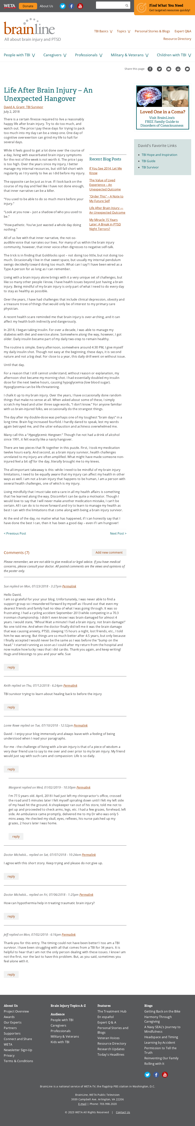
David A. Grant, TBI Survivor (23, 107)
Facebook (71, 6)
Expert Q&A (183, 31)
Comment (188, 69)
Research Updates (111, 1049)
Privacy (9, 1055)
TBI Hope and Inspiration (159, 155)
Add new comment (109, 552)
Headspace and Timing (161, 1037)
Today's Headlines (111, 1054)
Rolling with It (154, 1064)
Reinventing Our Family (161, 1058)
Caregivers (52, 54)
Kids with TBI (60, 1042)
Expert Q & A (107, 1022)
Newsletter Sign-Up (18, 1050)
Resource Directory (177, 39)
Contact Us (123, 1112)
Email (169, 69)
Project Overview (16, 1011)
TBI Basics (101, 31)
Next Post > (118, 533)
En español (106, 1017)
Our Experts (13, 1022)
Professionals (86, 54)
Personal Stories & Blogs (152, 31)
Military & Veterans (127, 54)
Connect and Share (18, 1039)
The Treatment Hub (112, 1011)
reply (11, 667)
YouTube (80, 6)
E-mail (82, 1104)
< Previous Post (15, 533)
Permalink (69, 586)
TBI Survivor (150, 167)
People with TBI (17, 54)
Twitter (63, 6)
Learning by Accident (159, 1042)
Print (178, 69)
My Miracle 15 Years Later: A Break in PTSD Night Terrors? (105, 224)
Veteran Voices (109, 1038)
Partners (10, 1028)
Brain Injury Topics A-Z (68, 1006)
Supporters (12, 1033)
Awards (9, 1017)
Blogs (148, 1006)
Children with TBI (171, 54)
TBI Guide (148, 161)
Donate (28, 6)
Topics (121, 31)
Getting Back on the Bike (162, 1011)
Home (32, 30)
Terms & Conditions (18, 1061)
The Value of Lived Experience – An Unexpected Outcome (105, 184)
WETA (10, 6)
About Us (46, 6)
